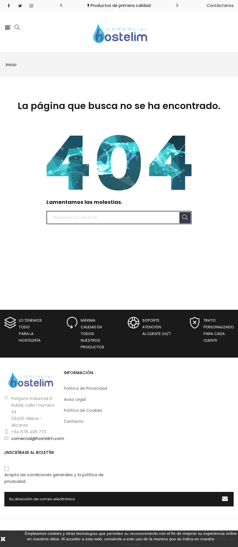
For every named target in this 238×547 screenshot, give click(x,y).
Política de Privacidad (85, 388)
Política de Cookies (83, 410)
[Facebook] (8, 5)
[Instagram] (31, 5)
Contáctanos (220, 5)
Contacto (74, 421)
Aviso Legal (75, 399)
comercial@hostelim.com (37, 438)
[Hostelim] (29, 378)
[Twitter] (20, 5)
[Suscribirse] (225, 499)
